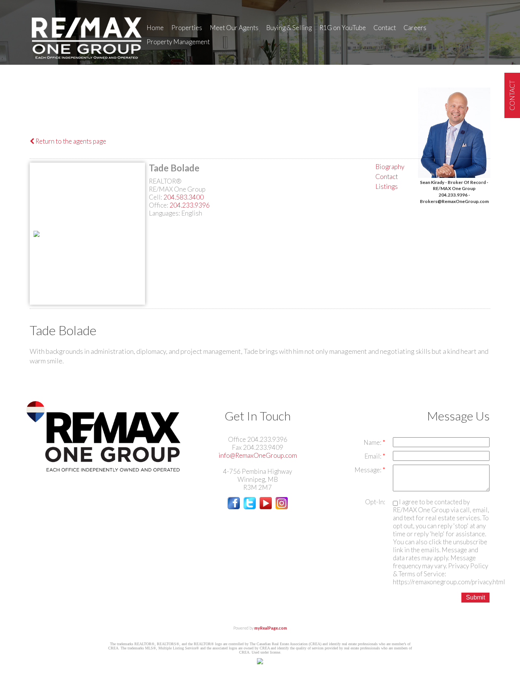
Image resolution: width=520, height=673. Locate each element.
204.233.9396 (189, 205)
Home (155, 28)
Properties (186, 28)
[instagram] (282, 507)
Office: (159, 205)
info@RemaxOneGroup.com (258, 455)
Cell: (156, 197)
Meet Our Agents (234, 28)
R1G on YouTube (342, 28)
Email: (373, 456)
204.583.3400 (183, 197)
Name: (373, 442)
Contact (384, 28)
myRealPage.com (270, 627)
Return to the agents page (70, 141)
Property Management (178, 42)
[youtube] (266, 507)
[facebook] (234, 507)
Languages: (165, 213)
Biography (389, 167)
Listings (386, 186)
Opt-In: (375, 502)
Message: (368, 470)
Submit (475, 597)
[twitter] (250, 507)
